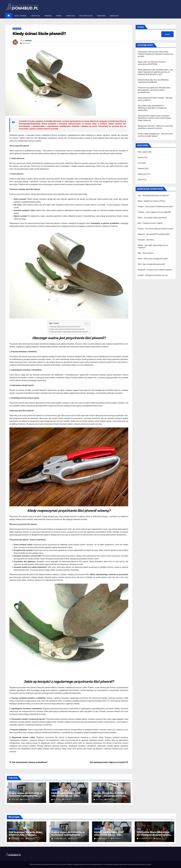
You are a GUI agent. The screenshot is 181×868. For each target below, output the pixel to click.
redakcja (28, 40)
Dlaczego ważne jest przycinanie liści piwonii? (65, 326)
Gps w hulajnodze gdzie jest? (154, 264)
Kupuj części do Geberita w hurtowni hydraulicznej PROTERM (25, 796)
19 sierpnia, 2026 (17, 838)
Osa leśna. (150, 240)
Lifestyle (35, 16)
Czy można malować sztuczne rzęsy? (159, 229)
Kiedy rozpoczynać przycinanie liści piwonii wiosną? (67, 329)
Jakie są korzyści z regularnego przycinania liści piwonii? (69, 332)
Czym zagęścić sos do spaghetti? (158, 212)
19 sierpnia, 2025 (103, 838)
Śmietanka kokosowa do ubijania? (156, 195)
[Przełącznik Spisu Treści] (85, 323)
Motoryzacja (86, 16)
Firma (58, 16)
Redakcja (114, 16)
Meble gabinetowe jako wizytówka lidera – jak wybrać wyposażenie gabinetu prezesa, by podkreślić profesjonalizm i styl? (155, 72)
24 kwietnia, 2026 (60, 838)
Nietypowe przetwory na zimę (156, 275)
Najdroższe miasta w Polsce (154, 201)
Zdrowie (101, 16)
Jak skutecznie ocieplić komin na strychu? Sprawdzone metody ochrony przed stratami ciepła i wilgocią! (154, 118)
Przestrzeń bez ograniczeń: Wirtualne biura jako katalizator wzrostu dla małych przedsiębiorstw (154, 90)
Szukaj (140, 27)
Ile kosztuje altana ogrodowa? (155, 217)
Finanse (48, 16)
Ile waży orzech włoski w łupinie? (159, 270)
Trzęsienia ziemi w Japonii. (152, 223)
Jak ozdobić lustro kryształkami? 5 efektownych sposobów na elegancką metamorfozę (152, 108)
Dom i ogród (20, 16)
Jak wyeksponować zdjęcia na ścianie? (108, 762)
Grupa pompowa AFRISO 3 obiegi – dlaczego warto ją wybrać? (110, 796)
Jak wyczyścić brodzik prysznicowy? (159, 206)
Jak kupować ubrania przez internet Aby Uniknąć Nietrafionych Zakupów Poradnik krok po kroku (155, 54)
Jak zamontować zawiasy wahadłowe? (29, 762)
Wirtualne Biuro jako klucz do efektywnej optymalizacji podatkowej (154, 835)
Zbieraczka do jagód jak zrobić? (156, 259)
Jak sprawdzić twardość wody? (158, 234)
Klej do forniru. (148, 253)
